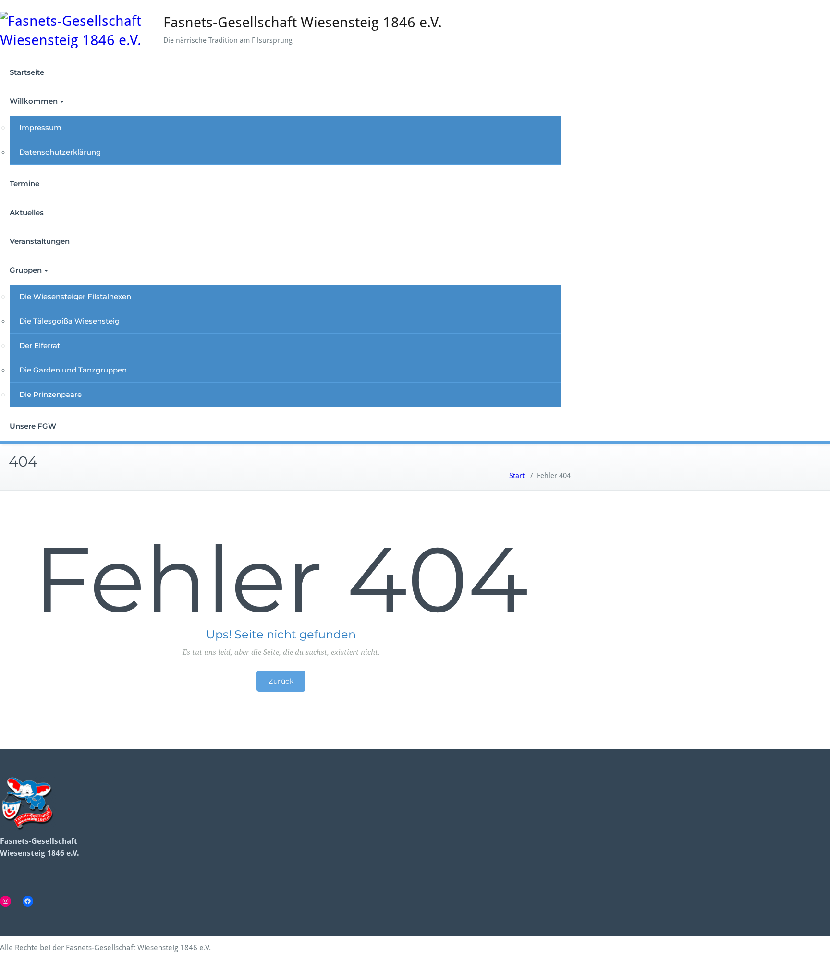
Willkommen (34, 101)
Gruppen (26, 270)
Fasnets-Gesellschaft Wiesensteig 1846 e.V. (302, 22)
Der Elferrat (39, 345)
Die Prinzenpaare (50, 394)
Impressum (40, 127)
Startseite (27, 72)
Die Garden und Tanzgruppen (73, 369)
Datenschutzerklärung (60, 151)
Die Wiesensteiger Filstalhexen (75, 296)
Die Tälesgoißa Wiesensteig (69, 320)
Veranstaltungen (40, 241)
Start (517, 475)
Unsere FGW (33, 426)
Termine (24, 183)
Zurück (281, 681)
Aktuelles (27, 212)
